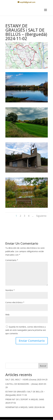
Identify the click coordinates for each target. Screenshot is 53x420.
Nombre (10, 290)
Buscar (43, 365)
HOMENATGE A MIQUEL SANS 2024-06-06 (25, 407)
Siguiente (41, 215)
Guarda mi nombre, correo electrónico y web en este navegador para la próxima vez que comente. (25, 330)
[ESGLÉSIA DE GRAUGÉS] (26, 172)
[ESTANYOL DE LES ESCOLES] (26, 207)
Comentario (11, 260)
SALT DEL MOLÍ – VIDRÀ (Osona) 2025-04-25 (26, 379)
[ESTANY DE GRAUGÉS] (26, 102)
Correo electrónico (14, 302)
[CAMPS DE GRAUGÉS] (26, 137)
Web (7, 314)
